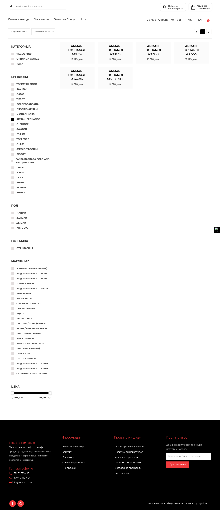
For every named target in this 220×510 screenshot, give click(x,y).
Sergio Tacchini (27, 149)
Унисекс (22, 228)
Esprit (20, 182)
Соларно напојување (31, 373)
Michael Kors (25, 114)
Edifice (20, 134)
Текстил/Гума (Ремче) (31, 323)
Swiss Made (24, 298)
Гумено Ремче (25, 308)
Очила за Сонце (27, 59)
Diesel (20, 167)
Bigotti (21, 154)
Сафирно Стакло (28, 303)
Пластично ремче (28, 333)
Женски (21, 218)
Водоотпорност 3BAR (31, 273)
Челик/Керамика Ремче (31, 328)
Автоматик (24, 293)
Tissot (20, 99)
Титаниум (23, 353)
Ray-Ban (22, 89)
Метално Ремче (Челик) (31, 268)
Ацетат (21, 313)
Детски (21, 223)
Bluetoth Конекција (30, 343)
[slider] (12, 393)
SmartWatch (25, 338)
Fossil (20, 172)
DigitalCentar (204, 503)
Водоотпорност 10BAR (32, 288)
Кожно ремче (25, 283)
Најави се (173, 6)
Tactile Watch (26, 358)
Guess (20, 144)
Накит (20, 64)
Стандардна (24, 248)
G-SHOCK (22, 124)
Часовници (24, 54)
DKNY (19, 177)
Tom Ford (22, 139)
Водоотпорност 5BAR (31, 278)
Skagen (21, 187)
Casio (20, 94)
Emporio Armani (27, 109)
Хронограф (24, 318)
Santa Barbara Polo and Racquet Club (32, 161)
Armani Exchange (28, 119)
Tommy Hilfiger (26, 84)
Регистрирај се (175, 9)
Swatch (21, 129)
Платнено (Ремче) (28, 348)
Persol (21, 192)
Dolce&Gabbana (27, 104)
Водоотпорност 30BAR (32, 368)
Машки (21, 213)
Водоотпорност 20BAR (32, 363)
